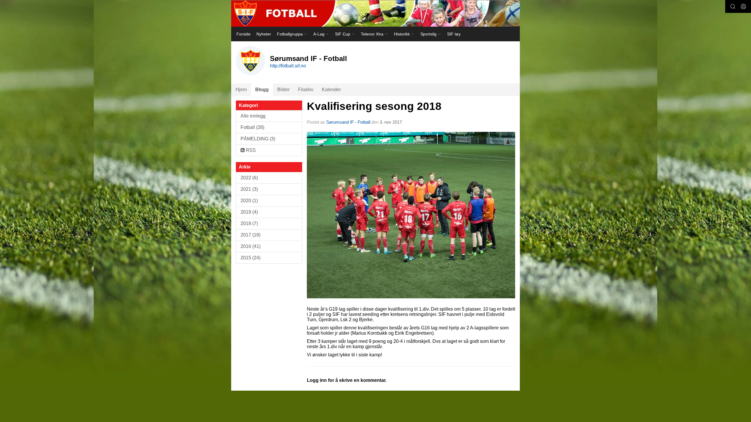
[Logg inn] (743, 6)
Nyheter (263, 34)
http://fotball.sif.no (288, 65)
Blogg (262, 89)
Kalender (331, 89)
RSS (250, 150)
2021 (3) (249, 189)
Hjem (241, 89)
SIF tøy (454, 34)
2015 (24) (251, 257)
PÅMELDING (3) (258, 138)
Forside (243, 34)
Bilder (283, 89)
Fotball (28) (252, 127)
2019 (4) (249, 212)
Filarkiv (305, 89)
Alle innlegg (253, 115)
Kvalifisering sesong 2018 (374, 106)
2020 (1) (249, 200)
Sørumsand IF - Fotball (348, 122)
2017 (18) (251, 234)
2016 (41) (251, 246)
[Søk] (733, 6)
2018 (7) (249, 223)
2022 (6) (249, 177)
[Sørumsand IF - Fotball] (375, 13)
